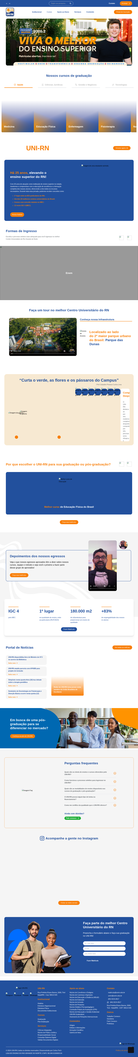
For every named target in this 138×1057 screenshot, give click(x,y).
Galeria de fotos (75, 1032)
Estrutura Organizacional (46, 1006)
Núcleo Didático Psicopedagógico (82, 1007)
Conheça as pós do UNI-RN (23, 736)
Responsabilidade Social (47, 1035)
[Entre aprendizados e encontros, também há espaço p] (53, 851)
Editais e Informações (77, 1028)
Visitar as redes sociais (69, 903)
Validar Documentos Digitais (48, 1040)
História (40, 1003)
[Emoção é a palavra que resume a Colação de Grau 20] (116, 855)
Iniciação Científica (76, 1030)
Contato (112, 3)
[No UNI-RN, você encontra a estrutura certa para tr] (85, 858)
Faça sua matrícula (69, 522)
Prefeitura (110, 1024)
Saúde (20, 85)
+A (9, 3)
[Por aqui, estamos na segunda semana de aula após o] (21, 879)
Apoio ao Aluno (63, 12)
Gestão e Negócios (87, 85)
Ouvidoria (110, 1019)
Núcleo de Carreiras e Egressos (81, 995)
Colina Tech (57, 1050)
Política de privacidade (124, 1050)
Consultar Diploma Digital (47, 1037)
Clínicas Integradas (45, 1030)
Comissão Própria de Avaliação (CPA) (83, 1009)
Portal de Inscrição (123, 12)
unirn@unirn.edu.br (115, 996)
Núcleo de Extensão (77, 1000)
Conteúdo (90, 12)
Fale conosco (71, 818)
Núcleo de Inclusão (76, 1002)
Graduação (42, 1019)
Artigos (72, 1025)
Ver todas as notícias (122, 647)
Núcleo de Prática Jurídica (47, 1032)
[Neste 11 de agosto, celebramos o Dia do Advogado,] (53, 879)
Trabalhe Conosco (113, 1016)
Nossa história (17, 214)
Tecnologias (121, 85)
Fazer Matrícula (69, 629)
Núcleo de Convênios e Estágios (81, 992)
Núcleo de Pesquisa (77, 1005)
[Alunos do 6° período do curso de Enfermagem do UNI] (21, 858)
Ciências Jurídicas (54, 85)
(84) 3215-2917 (113, 999)
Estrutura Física (43, 1008)
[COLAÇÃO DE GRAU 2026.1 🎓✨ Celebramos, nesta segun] (85, 879)
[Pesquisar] (70, 3)
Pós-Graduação (43, 1022)
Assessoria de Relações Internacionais (84, 1017)
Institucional (37, 12)
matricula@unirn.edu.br (116, 992)
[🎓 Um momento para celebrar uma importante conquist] (116, 882)
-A (6, 3)
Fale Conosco (112, 1021)
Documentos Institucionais (47, 1011)
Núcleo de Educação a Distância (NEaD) (84, 997)
